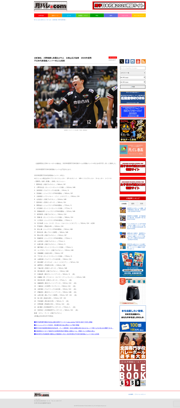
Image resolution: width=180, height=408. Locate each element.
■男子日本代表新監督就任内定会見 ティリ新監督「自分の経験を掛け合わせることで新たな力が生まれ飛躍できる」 (74, 328)
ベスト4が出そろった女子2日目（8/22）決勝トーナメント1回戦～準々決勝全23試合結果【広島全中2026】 (136, 226)
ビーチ (69, 15)
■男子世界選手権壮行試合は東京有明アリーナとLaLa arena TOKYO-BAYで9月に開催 (63, 322)
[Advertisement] (90, 37)
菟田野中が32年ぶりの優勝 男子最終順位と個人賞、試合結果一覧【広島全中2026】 (136, 210)
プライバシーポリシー (140, 394)
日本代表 (41, 15)
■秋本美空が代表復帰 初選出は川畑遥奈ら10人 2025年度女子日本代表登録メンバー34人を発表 (66, 334)
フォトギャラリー (139, 15)
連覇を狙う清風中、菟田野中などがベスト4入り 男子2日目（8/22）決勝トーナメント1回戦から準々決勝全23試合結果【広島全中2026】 (136, 236)
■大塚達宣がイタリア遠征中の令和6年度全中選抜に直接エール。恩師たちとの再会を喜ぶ (64, 331)
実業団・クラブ (83, 15)
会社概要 (130, 394)
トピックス (125, 15)
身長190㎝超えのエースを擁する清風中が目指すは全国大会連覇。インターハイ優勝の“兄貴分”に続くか (136, 246)
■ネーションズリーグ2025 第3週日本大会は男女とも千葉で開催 (56, 325)
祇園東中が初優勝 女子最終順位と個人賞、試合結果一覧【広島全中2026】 (136, 217)
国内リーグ (55, 15)
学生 (97, 15)
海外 (111, 15)
